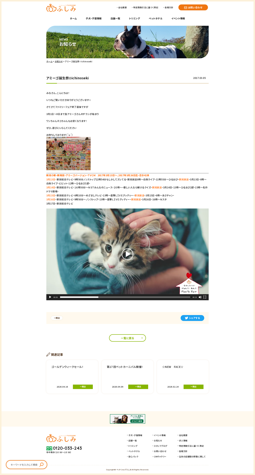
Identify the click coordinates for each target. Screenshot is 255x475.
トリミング (134, 18)
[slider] (125, 297)
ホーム (73, 18)
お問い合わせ (195, 7)
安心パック (133, 456)
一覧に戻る (127, 338)
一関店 (57, 318)
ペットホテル (155, 18)
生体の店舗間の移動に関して (192, 456)
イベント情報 (178, 18)
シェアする (194, 318)
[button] (127, 254)
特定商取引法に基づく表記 (145, 7)
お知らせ (59, 61)
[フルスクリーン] (204, 297)
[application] (127, 254)
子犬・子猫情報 (94, 18)
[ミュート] (200, 297)
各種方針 (169, 7)
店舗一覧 (115, 18)
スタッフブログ (160, 446)
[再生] (50, 297)
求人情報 (183, 440)
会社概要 (122, 7)
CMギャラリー (160, 456)
